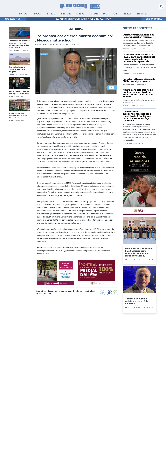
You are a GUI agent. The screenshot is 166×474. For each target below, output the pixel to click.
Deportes (93, 14)
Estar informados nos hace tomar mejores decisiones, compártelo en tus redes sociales (65, 292)
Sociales (128, 14)
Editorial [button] (23, 14)
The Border (66, 14)
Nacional (80, 14)
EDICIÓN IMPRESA (154, 19)
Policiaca (51, 14)
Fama (105, 14)
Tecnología (142, 14)
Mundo (116, 14)
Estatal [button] (37, 14)
